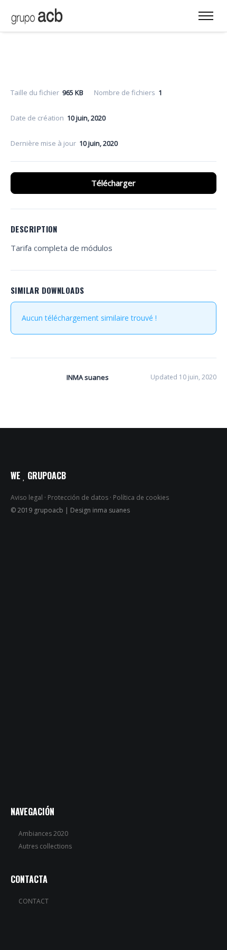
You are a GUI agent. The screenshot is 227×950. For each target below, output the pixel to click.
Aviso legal (27, 497)
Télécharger (113, 183)
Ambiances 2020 (43, 833)
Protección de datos (78, 497)
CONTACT (33, 901)
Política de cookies (141, 497)
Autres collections (45, 846)
